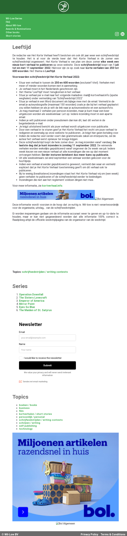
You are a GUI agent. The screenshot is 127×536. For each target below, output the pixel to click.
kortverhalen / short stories (35, 413)
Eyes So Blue (27, 307)
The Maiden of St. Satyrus (35, 310)
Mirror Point (27, 303)
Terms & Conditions (113, 534)
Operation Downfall (31, 294)
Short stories (13, 36)
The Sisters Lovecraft (33, 297)
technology (25, 428)
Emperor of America (31, 300)
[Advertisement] (65, 247)
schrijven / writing (29, 422)
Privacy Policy (89, 534)
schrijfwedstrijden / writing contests (45, 271)
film (21, 411)
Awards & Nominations (18, 29)
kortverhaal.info (52, 185)
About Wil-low (13, 25)
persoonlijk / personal (32, 416)
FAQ (8, 22)
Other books (13, 32)
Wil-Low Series (14, 18)
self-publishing (28, 425)
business (24, 408)
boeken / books (28, 405)
